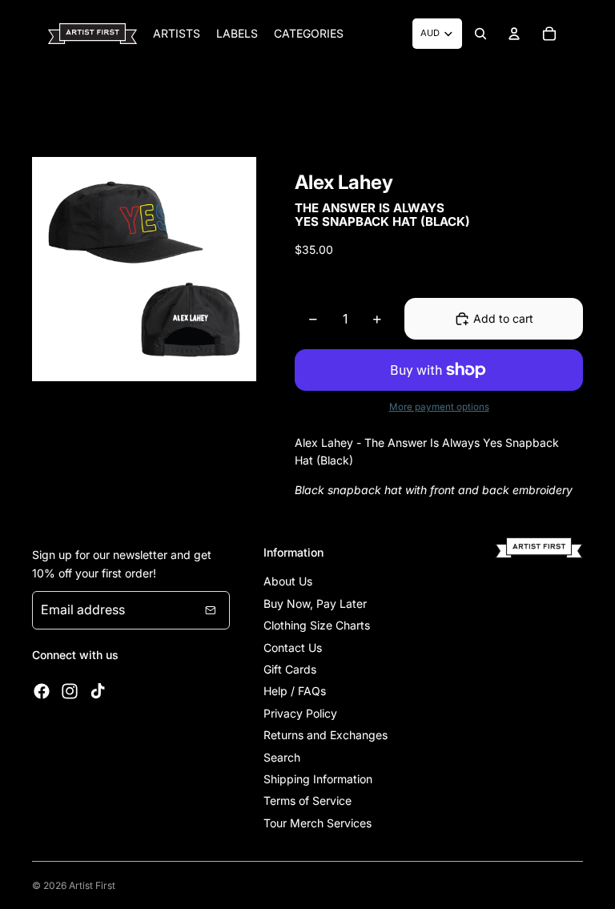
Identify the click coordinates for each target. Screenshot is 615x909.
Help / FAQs (294, 691)
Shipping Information (317, 779)
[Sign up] (211, 610)
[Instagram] (69, 691)
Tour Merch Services (317, 823)
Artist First (92, 885)
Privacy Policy (300, 713)
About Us (287, 581)
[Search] (480, 33)
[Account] (514, 33)
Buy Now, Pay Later (315, 603)
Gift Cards (289, 669)
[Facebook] (41, 691)
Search (281, 757)
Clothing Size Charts (316, 625)
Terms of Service (307, 800)
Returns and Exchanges (325, 735)
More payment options (439, 406)
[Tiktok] (97, 691)
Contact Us (292, 647)
